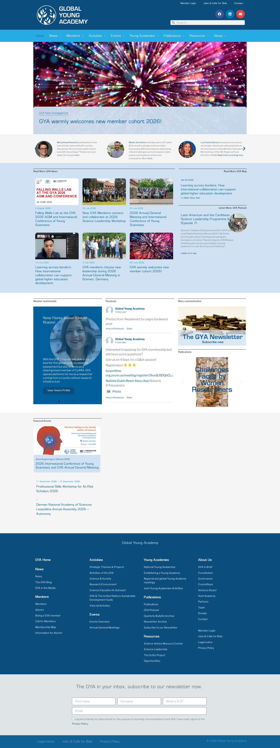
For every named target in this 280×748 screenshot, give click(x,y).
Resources (197, 35)
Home (40, 35)
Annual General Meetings (105, 627)
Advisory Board (207, 590)
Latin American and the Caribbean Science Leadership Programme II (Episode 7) (205, 219)
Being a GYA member (48, 615)
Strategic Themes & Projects (107, 566)
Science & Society (100, 578)
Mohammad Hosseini (67, 142)
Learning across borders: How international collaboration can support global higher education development (53, 275)
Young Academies (142, 35)
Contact (238, 3)
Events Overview (100, 621)
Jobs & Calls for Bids (215, 3)
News (53, 35)
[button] (219, 14)
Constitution (205, 572)
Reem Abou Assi (192, 198)
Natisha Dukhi (115, 381)
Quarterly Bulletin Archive (159, 615)
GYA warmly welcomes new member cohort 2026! (100, 121)
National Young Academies (159, 566)
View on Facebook (115, 328)
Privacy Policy (206, 647)
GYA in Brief (205, 566)
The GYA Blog (43, 582)
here (77, 155)
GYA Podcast (151, 609)
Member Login (188, 3)
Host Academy (206, 595)
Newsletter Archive (155, 621)
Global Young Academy (130, 308)
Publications (172, 35)
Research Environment (103, 584)
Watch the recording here (230, 155)
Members (73, 35)
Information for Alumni (48, 632)
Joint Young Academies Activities (163, 588)
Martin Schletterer (138, 142)
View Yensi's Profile (58, 390)
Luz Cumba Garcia (209, 142)
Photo (116, 391)
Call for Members (45, 621)
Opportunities (152, 660)
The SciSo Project (154, 655)
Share (129, 328)
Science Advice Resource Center (163, 643)
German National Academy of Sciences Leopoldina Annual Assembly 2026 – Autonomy (64, 509)
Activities (95, 35)
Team (201, 607)
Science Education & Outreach (108, 590)
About (218, 35)
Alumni (39, 609)
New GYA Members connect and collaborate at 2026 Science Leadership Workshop (104, 217)
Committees (205, 584)
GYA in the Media (45, 587)
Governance (205, 578)
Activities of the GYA (102, 572)
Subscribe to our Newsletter (160, 627)
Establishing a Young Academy (162, 572)
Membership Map (45, 627)
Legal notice (205, 642)
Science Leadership (155, 649)
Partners (203, 601)
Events (116, 35)
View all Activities (100, 605)
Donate (202, 613)
